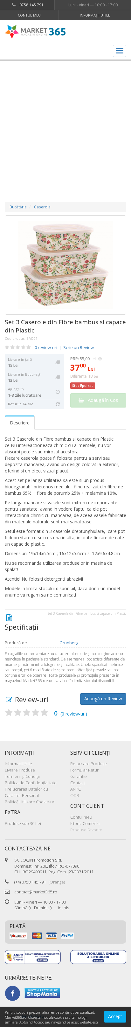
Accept (115, 1016)
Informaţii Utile (95, 15)
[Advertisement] (65, 125)
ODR (74, 795)
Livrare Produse (20, 770)
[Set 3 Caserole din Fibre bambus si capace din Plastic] (65, 265)
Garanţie (78, 776)
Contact (77, 783)
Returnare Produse (88, 763)
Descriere (20, 423)
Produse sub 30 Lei (23, 823)
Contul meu (29, 15)
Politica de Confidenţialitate (31, 783)
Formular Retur (84, 770)
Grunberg (68, 643)
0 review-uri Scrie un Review (64, 347)
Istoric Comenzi (85, 823)
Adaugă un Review (103, 698)
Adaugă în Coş (101, 400)
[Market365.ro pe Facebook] (12, 993)
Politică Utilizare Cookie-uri (30, 802)
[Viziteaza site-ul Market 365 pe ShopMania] (42, 993)
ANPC (75, 789)
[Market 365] (35, 32)
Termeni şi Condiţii (22, 776)
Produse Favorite (86, 830)
